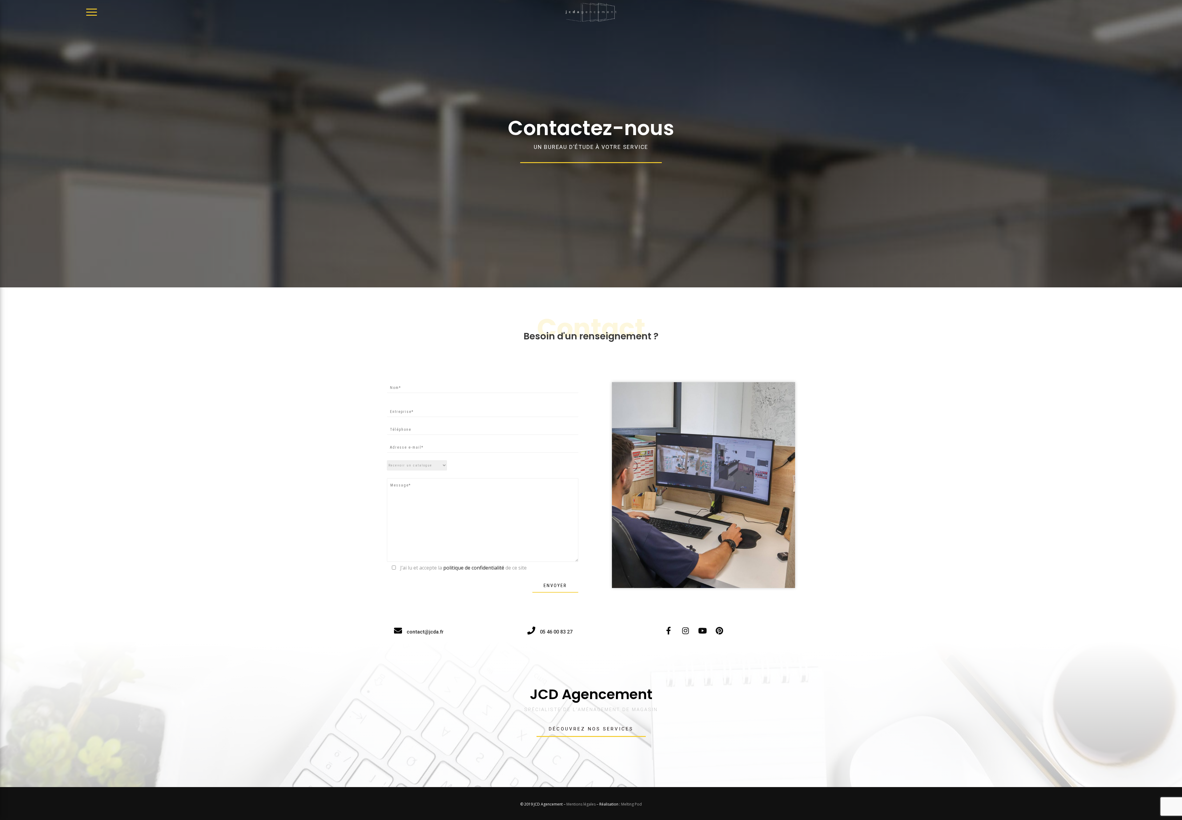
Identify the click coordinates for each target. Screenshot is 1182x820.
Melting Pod (631, 804)
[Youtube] (702, 630)
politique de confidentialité (473, 567)
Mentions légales (581, 804)
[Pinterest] (719, 630)
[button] (591, 729)
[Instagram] (685, 630)
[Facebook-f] (668, 630)
